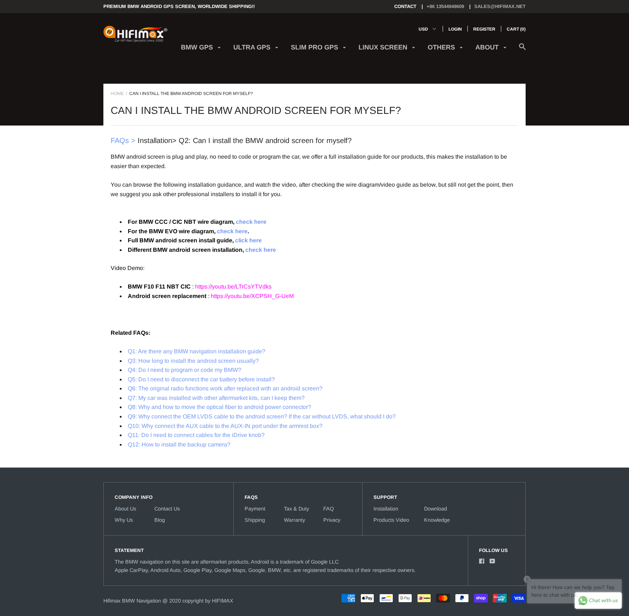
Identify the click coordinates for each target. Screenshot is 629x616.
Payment (255, 509)
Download (435, 509)
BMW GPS (198, 47)
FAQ (328, 509)
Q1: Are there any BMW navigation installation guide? (196, 351)
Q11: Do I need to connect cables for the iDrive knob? (196, 435)
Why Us (124, 520)
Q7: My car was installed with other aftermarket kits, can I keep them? (216, 398)
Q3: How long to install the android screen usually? (193, 361)
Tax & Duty (296, 509)
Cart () (516, 29)
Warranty (294, 520)
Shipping (255, 520)
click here (248, 240)
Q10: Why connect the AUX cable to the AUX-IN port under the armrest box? (225, 426)
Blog (159, 520)
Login (455, 29)
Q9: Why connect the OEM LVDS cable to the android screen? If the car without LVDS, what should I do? (262, 416)
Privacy (331, 520)
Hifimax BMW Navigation (132, 601)
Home (117, 93)
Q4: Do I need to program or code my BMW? (184, 370)
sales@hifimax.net (500, 6)
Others (442, 47)
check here (251, 222)
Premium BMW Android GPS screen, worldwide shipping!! (179, 6)
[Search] (522, 50)
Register (484, 29)
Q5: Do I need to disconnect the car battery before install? (201, 379)
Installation (385, 509)
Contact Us (167, 509)
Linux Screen (384, 47)
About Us (125, 509)
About (488, 47)
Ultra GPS (252, 47)
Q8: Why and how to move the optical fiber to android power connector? (219, 407)
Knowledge (437, 520)
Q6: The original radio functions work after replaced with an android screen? (225, 388)
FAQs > (123, 140)
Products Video (391, 520)
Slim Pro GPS (315, 47)
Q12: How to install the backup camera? (179, 444)
